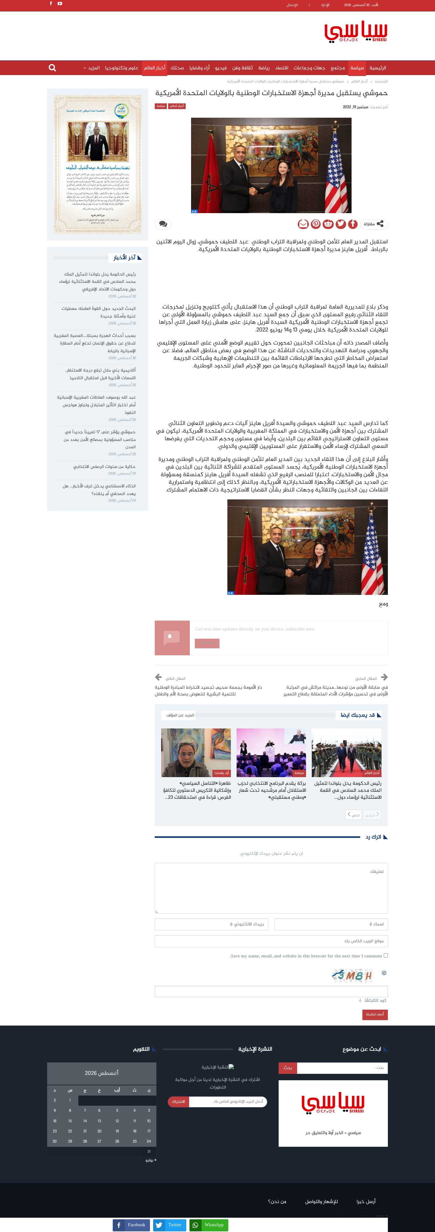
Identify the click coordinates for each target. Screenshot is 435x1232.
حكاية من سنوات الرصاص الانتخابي (104, 467)
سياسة (357, 68)
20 (99, 1131)
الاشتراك (178, 1101)
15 (70, 1121)
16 (54, 1121)
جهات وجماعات (309, 68)
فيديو (221, 68)
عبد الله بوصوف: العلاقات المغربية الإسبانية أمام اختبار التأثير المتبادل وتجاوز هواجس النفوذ (96, 405)
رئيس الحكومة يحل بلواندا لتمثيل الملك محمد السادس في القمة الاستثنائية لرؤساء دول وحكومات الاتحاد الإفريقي (97, 282)
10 (149, 1121)
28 (85, 1141)
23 (55, 1131)
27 (99, 1141)
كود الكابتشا (375, 1001)
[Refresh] (384, 972)
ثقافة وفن (242, 68)
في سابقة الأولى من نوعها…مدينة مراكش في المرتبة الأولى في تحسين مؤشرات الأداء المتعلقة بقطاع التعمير (335, 691)
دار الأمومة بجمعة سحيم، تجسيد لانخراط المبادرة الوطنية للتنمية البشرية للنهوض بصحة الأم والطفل (208, 691)
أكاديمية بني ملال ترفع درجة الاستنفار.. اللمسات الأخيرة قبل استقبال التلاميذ (100, 374)
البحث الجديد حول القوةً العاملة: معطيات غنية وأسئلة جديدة (99, 312)
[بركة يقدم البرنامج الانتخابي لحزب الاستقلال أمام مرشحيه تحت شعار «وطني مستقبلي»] (271, 752)
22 (70, 1131)
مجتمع (338, 68)
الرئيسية (377, 68)
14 (85, 1121)
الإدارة (325, 5)
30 (55, 1141)
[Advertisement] (176, 31)
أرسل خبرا (366, 1202)
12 (117, 1121)
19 (117, 1131)
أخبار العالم (154, 68)
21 (85, 1131)
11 (134, 1121)
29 (70, 1141)
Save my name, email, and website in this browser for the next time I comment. (306, 956)
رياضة (264, 68)
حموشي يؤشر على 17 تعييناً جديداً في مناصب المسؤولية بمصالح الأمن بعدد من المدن (100, 439)
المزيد (94, 68)
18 (134, 1131)
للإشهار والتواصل (321, 1202)
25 (135, 1141)
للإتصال (292, 5)
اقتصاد (281, 68)
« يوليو (151, 1160)
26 (117, 1141)
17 (149, 1131)
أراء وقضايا (199, 68)
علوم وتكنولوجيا (122, 68)
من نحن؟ (277, 1202)
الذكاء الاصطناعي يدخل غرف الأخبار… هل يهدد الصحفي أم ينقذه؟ (99, 490)
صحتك (177, 68)
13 (99, 1121)
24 (149, 1141)
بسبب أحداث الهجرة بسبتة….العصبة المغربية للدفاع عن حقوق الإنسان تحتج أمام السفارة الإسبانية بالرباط (95, 343)
